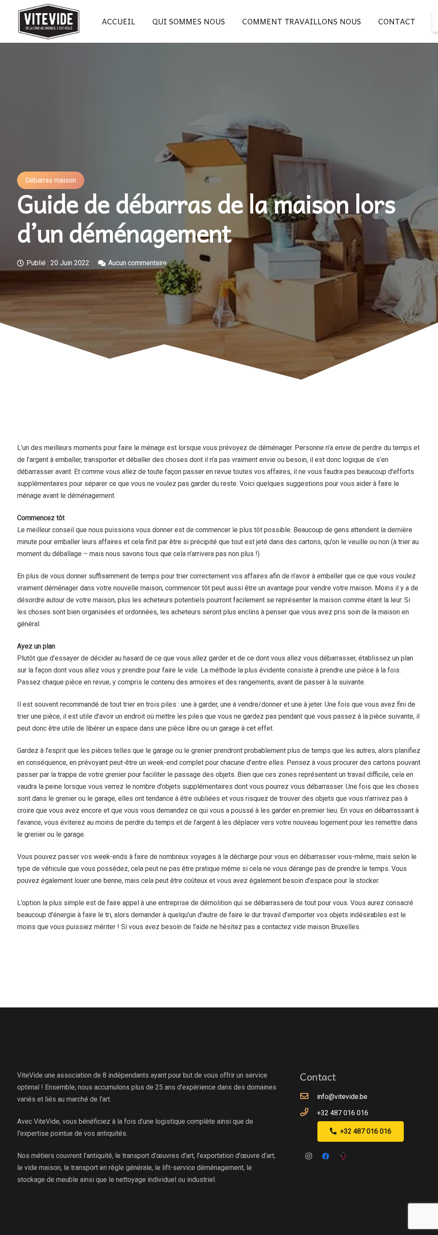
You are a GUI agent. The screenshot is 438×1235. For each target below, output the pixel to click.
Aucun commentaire (137, 263)
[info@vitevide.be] (308, 1097)
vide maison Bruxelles (326, 927)
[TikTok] (342, 1156)
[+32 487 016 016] (308, 1113)
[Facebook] (325, 1156)
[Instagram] (308, 1156)
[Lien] (48, 21)
